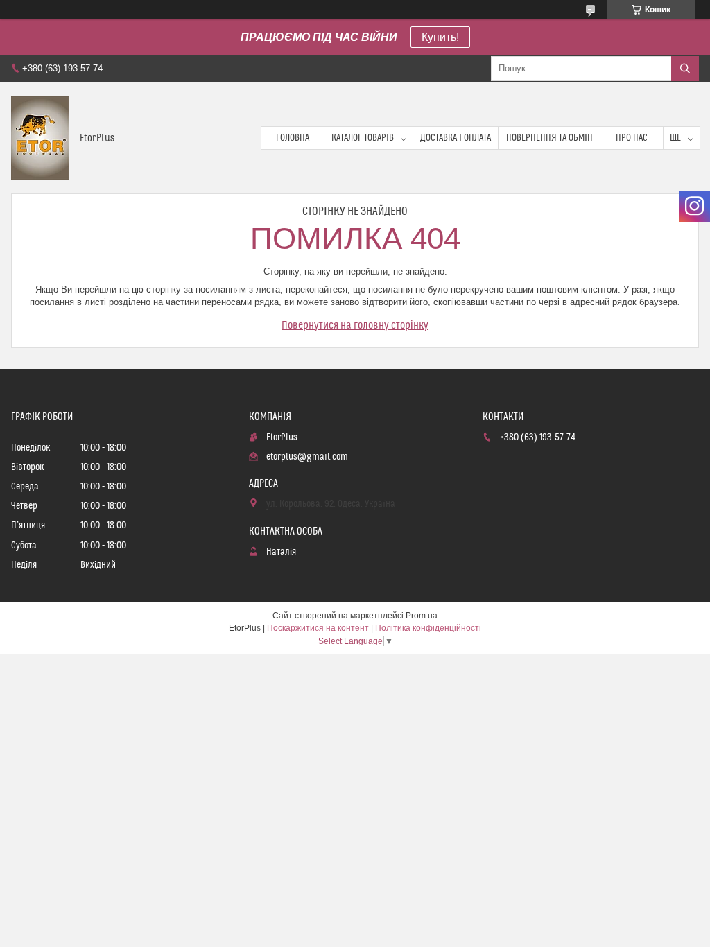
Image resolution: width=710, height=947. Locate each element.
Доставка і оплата (455, 138)
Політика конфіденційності (428, 628)
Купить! (440, 37)
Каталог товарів (362, 138)
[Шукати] (685, 68)
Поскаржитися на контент (318, 628)
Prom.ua (422, 615)
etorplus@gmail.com (307, 456)
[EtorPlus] (40, 138)
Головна (292, 138)
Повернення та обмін (549, 138)
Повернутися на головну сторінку (355, 325)
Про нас (632, 138)
